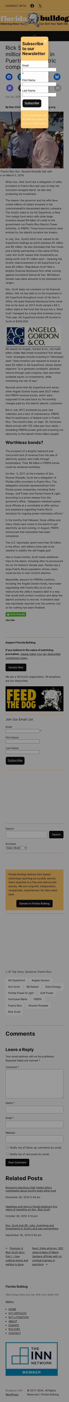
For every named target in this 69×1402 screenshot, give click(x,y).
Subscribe (31, 103)
